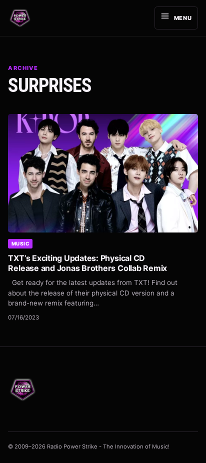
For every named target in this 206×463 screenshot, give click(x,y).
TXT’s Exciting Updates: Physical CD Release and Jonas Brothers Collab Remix (87, 263)
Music (21, 243)
